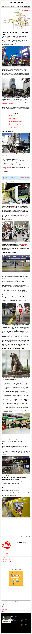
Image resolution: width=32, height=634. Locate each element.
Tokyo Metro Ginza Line (24, 215)
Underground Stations (13, 118)
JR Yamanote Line (13, 207)
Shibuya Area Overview (6, 559)
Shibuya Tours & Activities (7, 611)
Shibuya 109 (6, 164)
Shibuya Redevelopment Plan (7, 561)
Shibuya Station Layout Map (6, 563)
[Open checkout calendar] (19, 577)
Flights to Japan (5, 604)
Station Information (5, 553)
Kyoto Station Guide (15, 619)
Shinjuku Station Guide (15, 616)
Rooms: (12, 579)
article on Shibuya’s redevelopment (8, 103)
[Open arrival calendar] (19, 575)
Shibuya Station (16, 2)
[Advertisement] (16, 527)
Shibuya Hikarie (7, 167)
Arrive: (11, 574)
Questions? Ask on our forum (23, 536)
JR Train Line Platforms (13, 123)
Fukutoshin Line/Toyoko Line (15, 127)
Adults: (15, 579)
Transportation (4, 555)
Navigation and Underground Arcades (15, 120)
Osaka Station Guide (15, 620)
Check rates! (16, 581)
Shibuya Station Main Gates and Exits (15, 121)
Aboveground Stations (13, 116)
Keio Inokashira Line (23, 244)
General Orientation (12, 115)
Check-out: (12, 576)
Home (3, 551)
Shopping (3, 557)
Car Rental (5, 609)
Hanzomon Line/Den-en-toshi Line (16, 126)
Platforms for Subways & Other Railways (16, 124)
